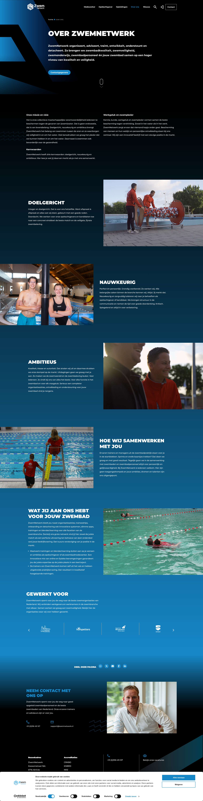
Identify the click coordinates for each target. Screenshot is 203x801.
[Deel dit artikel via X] (106, 666)
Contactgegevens (59, 72)
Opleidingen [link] (121, 7)
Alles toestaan (179, 778)
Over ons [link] (135, 7)
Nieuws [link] (146, 7)
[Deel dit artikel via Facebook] (119, 666)
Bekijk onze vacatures (153, 760)
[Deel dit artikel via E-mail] (113, 666)
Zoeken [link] (155, 7)
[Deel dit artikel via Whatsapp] (100, 666)
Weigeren (179, 785)
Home (50, 19)
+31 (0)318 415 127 (33, 726)
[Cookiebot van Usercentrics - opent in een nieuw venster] (20, 796)
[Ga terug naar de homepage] (36, 7)
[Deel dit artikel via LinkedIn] (125, 666)
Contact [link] (171, 7)
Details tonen (130, 796)
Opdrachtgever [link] (105, 7)
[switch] (73, 796)
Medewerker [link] (89, 7)
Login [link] (162, 7)
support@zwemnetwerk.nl (62, 726)
